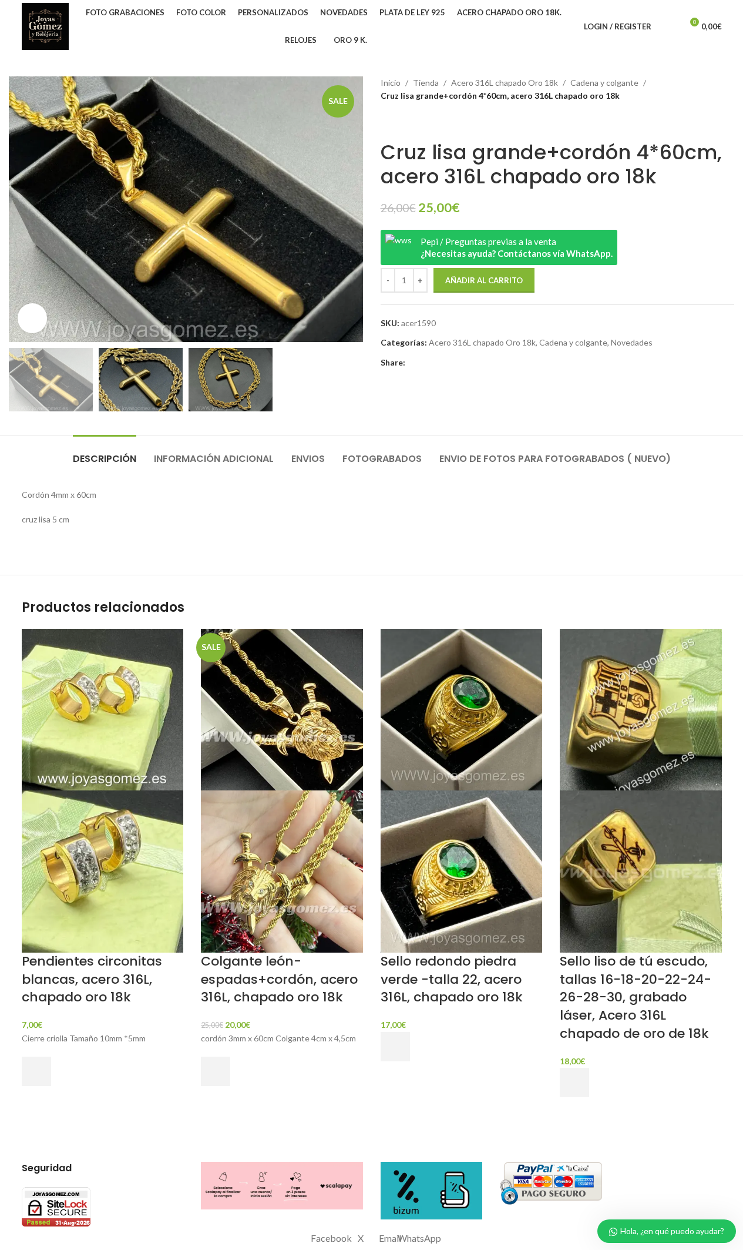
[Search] (667, 26)
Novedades (632, 342)
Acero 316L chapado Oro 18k (504, 83)
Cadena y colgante (604, 83)
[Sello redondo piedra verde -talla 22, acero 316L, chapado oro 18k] (462, 708)
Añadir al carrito (484, 280)
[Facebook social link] (412, 363)
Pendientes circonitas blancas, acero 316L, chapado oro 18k (92, 979)
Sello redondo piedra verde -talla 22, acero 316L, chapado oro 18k (452, 979)
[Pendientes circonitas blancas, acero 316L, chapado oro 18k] (103, 708)
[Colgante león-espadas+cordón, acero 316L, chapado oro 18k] (282, 708)
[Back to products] (402, 122)
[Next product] (416, 122)
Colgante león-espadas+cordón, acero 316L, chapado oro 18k (279, 979)
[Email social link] (440, 363)
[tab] (104, 453)
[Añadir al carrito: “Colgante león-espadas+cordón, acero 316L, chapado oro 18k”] (215, 1071)
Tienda (426, 83)
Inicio (391, 83)
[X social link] (426, 363)
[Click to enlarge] (32, 318)
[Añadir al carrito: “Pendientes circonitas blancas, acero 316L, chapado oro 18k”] (36, 1071)
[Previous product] (388, 122)
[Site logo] (45, 26)
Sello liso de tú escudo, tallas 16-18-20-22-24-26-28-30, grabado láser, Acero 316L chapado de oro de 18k (635, 997)
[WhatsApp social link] (455, 363)
